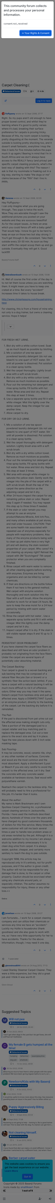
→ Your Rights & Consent (35, 33)
